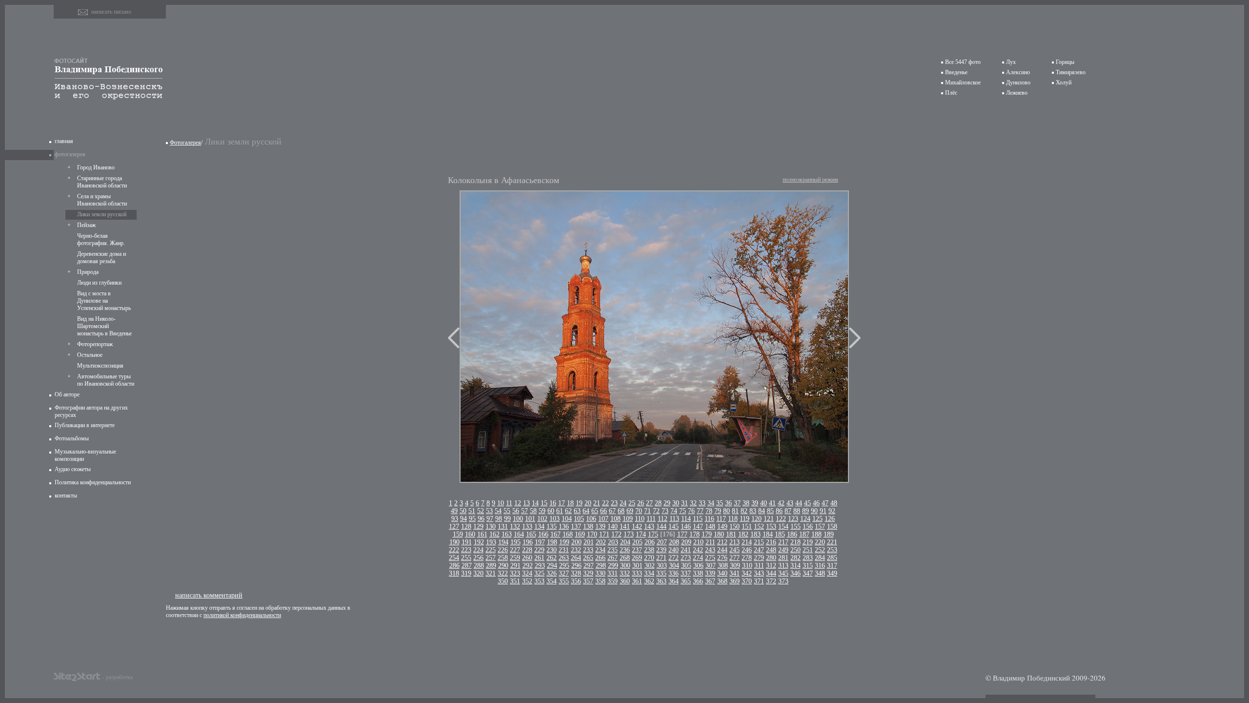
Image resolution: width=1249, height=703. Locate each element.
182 (743, 534)
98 (498, 518)
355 (564, 581)
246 (747, 550)
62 (568, 511)
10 (500, 503)
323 (515, 573)
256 (478, 557)
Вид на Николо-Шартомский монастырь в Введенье (104, 326)
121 (769, 518)
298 (601, 565)
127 (454, 526)
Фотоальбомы (72, 438)
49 (454, 511)
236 (625, 550)
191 (467, 542)
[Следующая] (855, 338)
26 (640, 503)
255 (466, 557)
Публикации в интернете (85, 425)
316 (820, 565)
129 (478, 526)
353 (539, 581)
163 (507, 534)
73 (665, 511)
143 (649, 526)
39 (754, 503)
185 (780, 534)
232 (576, 550)
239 (661, 550)
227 (515, 550)
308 (723, 565)
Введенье (956, 72)
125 (817, 518)
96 (481, 518)
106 (591, 518)
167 (555, 534)
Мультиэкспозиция (100, 365)
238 (649, 550)
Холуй (1063, 82)
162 (494, 534)
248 (771, 550)
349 (832, 573)
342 (747, 573)
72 (656, 511)
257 (490, 557)
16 (552, 503)
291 (515, 565)
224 (478, 550)
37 (737, 503)
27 (649, 503)
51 (471, 511)
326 (551, 573)
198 (552, 542)
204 (625, 542)
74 (673, 511)
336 (673, 573)
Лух (1011, 62)
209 (686, 542)
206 (650, 542)
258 (503, 557)
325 (539, 573)
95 (472, 518)
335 (661, 573)
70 (638, 511)
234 (600, 550)
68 (621, 511)
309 (735, 565)
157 (820, 526)
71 (647, 511)
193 (491, 542)
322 (503, 573)
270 (649, 557)
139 (600, 526)
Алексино (1018, 72)
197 (540, 542)
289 (491, 565)
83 (752, 511)
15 (544, 503)
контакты (66, 495)
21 (596, 503)
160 (470, 534)
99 (507, 518)
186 (792, 534)
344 (771, 573)
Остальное (89, 355)
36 (728, 503)
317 (832, 565)
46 (816, 503)
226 (503, 550)
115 (698, 518)
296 (576, 565)
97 (489, 518)
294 (552, 565)
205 (637, 542)
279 (759, 557)
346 (795, 573)
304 (674, 565)
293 (540, 565)
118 (733, 518)
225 (490, 550)
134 (539, 526)
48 (833, 503)
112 (662, 518)
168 (568, 534)
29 (667, 503)
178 (694, 534)
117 (721, 518)
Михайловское (963, 82)
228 (527, 550)
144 (661, 526)
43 (789, 503)
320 (478, 573)
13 (526, 503)
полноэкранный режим (810, 179)
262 (551, 557)
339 (710, 573)
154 (783, 526)
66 (603, 511)
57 (524, 511)
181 (731, 534)
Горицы (1065, 62)
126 (830, 518)
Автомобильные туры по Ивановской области (105, 380)
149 (722, 526)
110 (640, 518)
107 (603, 518)
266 (600, 557)
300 (625, 565)
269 (637, 557)
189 (829, 534)
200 (576, 542)
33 (702, 503)
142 (637, 526)
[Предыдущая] (454, 338)
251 (808, 550)
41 (772, 503)
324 (527, 573)
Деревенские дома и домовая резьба (101, 257)
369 (734, 581)
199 (564, 542)
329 (588, 573)
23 (614, 503)
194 (503, 542)
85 (770, 511)
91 (823, 511)
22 (605, 503)
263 (564, 557)
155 (795, 526)
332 (625, 573)
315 (808, 565)
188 (816, 534)
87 (788, 511)
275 (710, 557)
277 (734, 557)
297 (589, 565)
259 (515, 557)
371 (759, 581)
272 (673, 557)
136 (564, 526)
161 (482, 534)
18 (570, 503)
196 (528, 542)
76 (691, 511)
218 (795, 542)
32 (693, 503)
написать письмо (111, 11)
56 (515, 511)
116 (709, 518)
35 (719, 503)
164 (519, 534)
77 (700, 511)
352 (527, 581)
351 (515, 581)
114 (686, 518)
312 (771, 565)
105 (579, 518)
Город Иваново (96, 167)
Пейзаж (86, 225)
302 (650, 565)
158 (832, 526)
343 (759, 573)
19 (579, 503)
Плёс (951, 92)
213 (734, 542)
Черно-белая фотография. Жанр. (101, 239)
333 (637, 573)
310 (747, 565)
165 (531, 534)
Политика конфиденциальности (93, 482)
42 (781, 503)
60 (550, 511)
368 (722, 581)
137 (576, 526)
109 (628, 518)
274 (698, 557)
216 (771, 542)
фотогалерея (70, 154)
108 (615, 518)
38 (746, 503)
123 (793, 518)
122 (781, 518)
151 (747, 526)
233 (588, 550)
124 (805, 518)
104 (567, 518)
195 (515, 542)
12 (517, 503)
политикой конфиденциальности (242, 615)
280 (771, 557)
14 (535, 503)
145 (673, 526)
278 (747, 557)
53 (489, 511)
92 (831, 511)
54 (498, 511)
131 (503, 526)
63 (577, 511)
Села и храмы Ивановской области (102, 200)
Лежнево (1016, 92)
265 (588, 557)
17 (561, 503)
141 (625, 526)
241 (686, 550)
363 (661, 581)
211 (710, 542)
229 (539, 550)
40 (763, 503)
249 (783, 550)
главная (64, 141)
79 (717, 511)
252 (820, 550)
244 (722, 550)
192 (479, 542)
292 (528, 565)
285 (832, 557)
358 (600, 581)
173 (629, 534)
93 (454, 518)
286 (454, 565)
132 (515, 526)
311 (759, 565)
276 (722, 557)
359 (612, 581)
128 (466, 526)
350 (503, 581)
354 (551, 581)
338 (698, 573)
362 (649, 581)
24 (623, 503)
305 (686, 565)
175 (653, 534)
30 (675, 503)
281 (783, 557)
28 (658, 503)
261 (539, 557)
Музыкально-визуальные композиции (85, 455)
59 (542, 511)
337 (686, 573)
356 (576, 581)
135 (551, 526)
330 (600, 573)
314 (795, 565)
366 (698, 581)
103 (554, 518)
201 (589, 542)
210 (698, 542)
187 (804, 534)
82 (744, 511)
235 (612, 550)
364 (673, 581)
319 (466, 573)
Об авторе (67, 394)
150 (734, 526)
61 (559, 511)
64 (586, 511)
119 (744, 518)
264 (576, 557)
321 (490, 573)
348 (820, 573)
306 (698, 565)
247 (759, 550)
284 (820, 557)
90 (814, 511)
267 (612, 557)
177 (682, 534)
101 (530, 518)
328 (576, 573)
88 (796, 511)
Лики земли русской (101, 214)
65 (594, 511)
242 (698, 550)
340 (722, 573)
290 (503, 565)
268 (625, 557)
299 (613, 565)
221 (832, 542)
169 (580, 534)
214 (747, 542)
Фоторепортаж (95, 344)
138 (588, 526)
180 (719, 534)
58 (533, 511)
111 (651, 518)
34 (710, 503)
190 (454, 542)
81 (735, 511)
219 (808, 542)
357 (588, 581)
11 (509, 503)
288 (479, 565)
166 (543, 534)
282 (795, 557)
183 (755, 534)
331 (612, 573)
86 (779, 511)
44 (798, 503)
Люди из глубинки (99, 282)
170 (592, 534)
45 (807, 503)
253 (832, 550)
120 (756, 518)
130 (490, 526)
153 (771, 526)
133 (527, 526)
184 (768, 534)
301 (637, 565)
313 (783, 565)
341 (734, 573)
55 (507, 511)
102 (542, 518)
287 (467, 565)
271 (661, 557)
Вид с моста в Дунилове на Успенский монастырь (104, 300)
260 (527, 557)
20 (587, 503)
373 (783, 581)
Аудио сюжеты (73, 469)
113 (674, 518)
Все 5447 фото (963, 62)
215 (759, 542)
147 (698, 526)
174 (641, 534)
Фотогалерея (185, 142)
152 (759, 526)
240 (673, 550)
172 (616, 534)
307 (710, 565)
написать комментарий (208, 595)
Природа (88, 272)
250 (795, 550)
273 (686, 557)
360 (625, 581)
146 (686, 526)
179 (707, 534)
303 (662, 565)
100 (518, 518)
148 (710, 526)
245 (734, 550)
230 (551, 550)
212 (722, 542)
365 (686, 581)
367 (710, 581)
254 (454, 557)
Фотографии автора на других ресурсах (91, 411)
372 (771, 581)
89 (805, 511)
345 (783, 573)
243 (710, 550)
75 (682, 511)
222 (454, 550)
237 (637, 550)
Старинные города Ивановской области (102, 182)
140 (612, 526)
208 (674, 542)
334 (649, 573)
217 (783, 542)
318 (454, 573)
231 (564, 550)
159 (458, 534)
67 (612, 511)
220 (820, 542)
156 (808, 526)
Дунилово (1018, 82)
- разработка (117, 677)
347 (808, 573)
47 (825, 503)
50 (463, 511)
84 (761, 511)
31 (684, 503)
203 (613, 542)
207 (662, 542)
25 (631, 503)
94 (463, 518)
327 (564, 573)
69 (629, 511)
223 (466, 550)
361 (637, 581)
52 (480, 511)
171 (604, 534)
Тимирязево (1071, 72)
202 (601, 542)
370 (747, 581)
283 (808, 557)
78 (708, 511)
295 (564, 565)
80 (726, 511)
